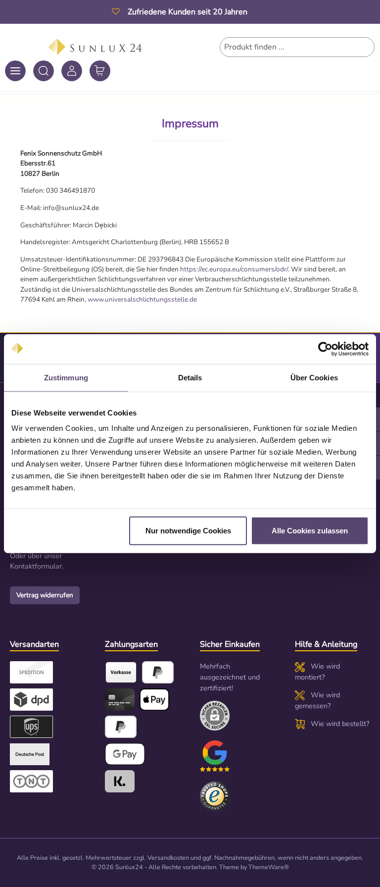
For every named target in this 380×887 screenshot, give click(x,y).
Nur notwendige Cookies (188, 530)
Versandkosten (168, 857)
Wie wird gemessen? (317, 700)
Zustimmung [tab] (66, 377)
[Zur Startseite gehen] (95, 47)
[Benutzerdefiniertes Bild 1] (215, 756)
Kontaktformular (36, 566)
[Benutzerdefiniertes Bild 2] (215, 796)
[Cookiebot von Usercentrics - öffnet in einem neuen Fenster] (325, 348)
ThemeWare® (268, 867)
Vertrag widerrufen (44, 595)
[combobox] (297, 47)
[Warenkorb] (100, 70)
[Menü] (15, 70)
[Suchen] (43, 70)
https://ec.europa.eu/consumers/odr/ (234, 269)
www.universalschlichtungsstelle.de (142, 299)
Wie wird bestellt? (340, 724)
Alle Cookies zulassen (310, 530)
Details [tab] (190, 377)
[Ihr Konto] (71, 70)
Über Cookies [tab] (314, 377)
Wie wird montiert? (317, 671)
